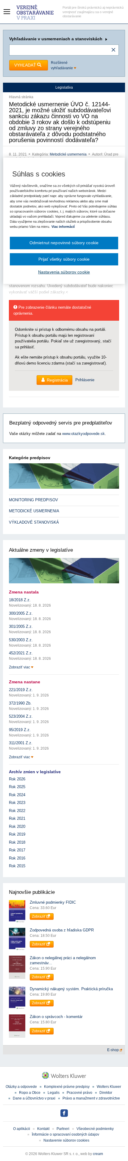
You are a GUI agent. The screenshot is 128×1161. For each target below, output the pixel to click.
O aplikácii (21, 1129)
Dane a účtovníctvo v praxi (34, 1098)
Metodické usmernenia (69, 154)
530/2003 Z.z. (21, 640)
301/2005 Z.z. (21, 626)
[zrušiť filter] (113, 50)
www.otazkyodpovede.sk (83, 433)
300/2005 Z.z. (21, 613)
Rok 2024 (17, 795)
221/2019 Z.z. (21, 690)
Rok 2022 (17, 810)
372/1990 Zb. (20, 703)
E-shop (113, 1050)
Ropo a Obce (29, 1093)
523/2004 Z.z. (21, 716)
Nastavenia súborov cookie (64, 272)
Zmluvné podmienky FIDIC (53, 902)
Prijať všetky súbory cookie (64, 259)
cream (98, 1154)
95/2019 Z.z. (20, 730)
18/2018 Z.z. (20, 600)
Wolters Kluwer (109, 1087)
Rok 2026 (17, 779)
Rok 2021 (17, 818)
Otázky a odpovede (21, 1087)
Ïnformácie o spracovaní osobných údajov (65, 1134)
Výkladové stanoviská (34, 522)
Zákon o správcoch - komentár (56, 1016)
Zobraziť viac (20, 667)
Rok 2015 (17, 866)
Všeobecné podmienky (95, 1129)
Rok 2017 (17, 850)
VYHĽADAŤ (25, 65)
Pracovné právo (79, 1093)
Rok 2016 (17, 858)
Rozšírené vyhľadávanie (62, 65)
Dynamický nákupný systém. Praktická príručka (71, 989)
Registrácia (57, 380)
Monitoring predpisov (33, 500)
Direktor (105, 1093)
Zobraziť (39, 916)
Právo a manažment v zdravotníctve (91, 1098)
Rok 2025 (17, 787)
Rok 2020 (17, 826)
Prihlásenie (84, 380)
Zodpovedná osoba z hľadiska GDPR (62, 930)
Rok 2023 (17, 802)
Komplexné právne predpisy (67, 1087)
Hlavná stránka (21, 97)
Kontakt (43, 1129)
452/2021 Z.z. (21, 653)
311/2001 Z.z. (20, 743)
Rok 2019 (17, 834)
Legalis (54, 1093)
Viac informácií (63, 226)
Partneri (63, 1129)
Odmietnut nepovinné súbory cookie (64, 242)
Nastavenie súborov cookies (66, 1140)
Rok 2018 (17, 842)
